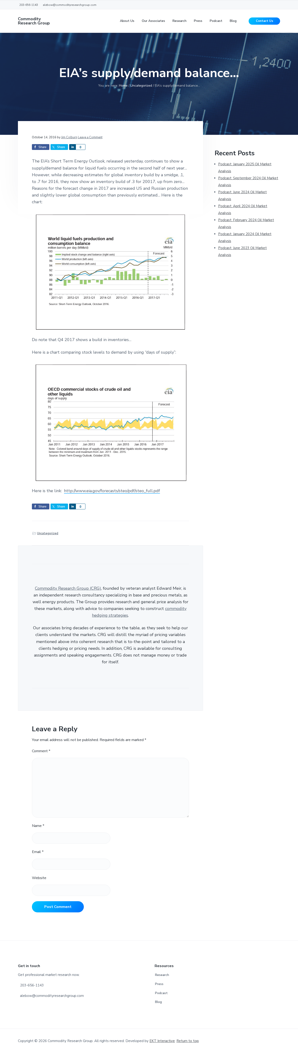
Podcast (161, 993)
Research (162, 975)
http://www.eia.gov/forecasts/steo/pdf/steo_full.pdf (112, 491)
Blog (158, 1002)
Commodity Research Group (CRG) (68, 588)
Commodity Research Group (34, 21)
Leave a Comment (90, 137)
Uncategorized (47, 533)
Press (159, 984)
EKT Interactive (162, 1041)
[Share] (72, 147)
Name (38, 825)
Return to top (187, 1041)
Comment (41, 751)
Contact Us (264, 21)
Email (38, 851)
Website (39, 877)
